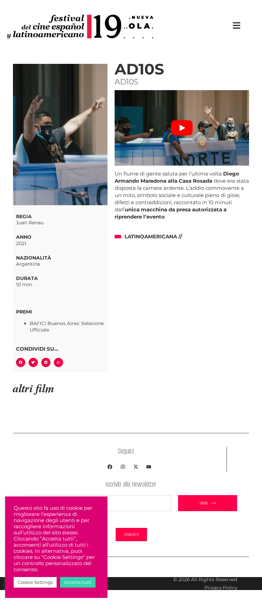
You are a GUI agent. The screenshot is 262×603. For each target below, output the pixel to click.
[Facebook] (110, 467)
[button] (20, 362)
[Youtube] (149, 467)
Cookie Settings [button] (35, 582)
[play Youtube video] (182, 128)
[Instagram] (123, 467)
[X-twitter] (136, 467)
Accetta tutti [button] (77, 582)
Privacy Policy (220, 588)
